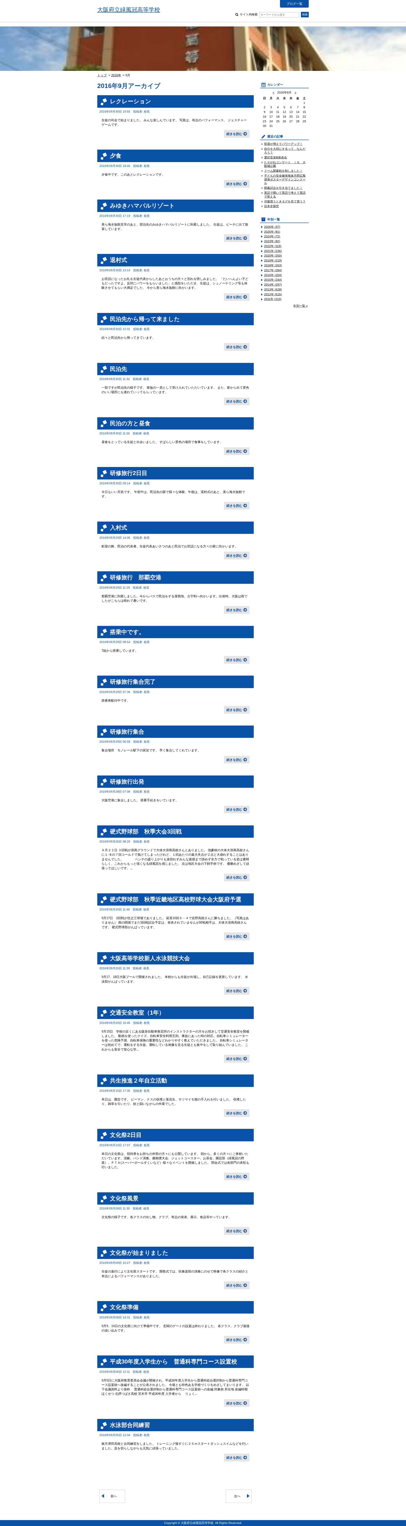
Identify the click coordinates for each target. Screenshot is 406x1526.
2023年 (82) (272, 241)
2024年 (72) (272, 236)
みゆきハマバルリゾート (142, 205)
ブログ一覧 (294, 4)
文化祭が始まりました (139, 1252)
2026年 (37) (272, 227)
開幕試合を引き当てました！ (283, 188)
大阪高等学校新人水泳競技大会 (150, 958)
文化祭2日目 (126, 1135)
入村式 (118, 527)
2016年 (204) (273, 275)
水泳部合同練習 (130, 1425)
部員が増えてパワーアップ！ (283, 144)
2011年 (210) (272, 299)
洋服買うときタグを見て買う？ (285, 201)
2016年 (116, 75)
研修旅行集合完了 (133, 681)
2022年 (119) (272, 246)
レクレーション (130, 101)
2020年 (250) (273, 255)
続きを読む (234, 134)
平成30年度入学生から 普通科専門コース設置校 (173, 1361)
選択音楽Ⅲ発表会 (275, 157)
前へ (114, 1496)
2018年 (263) (273, 265)
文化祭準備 (124, 1307)
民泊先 (118, 369)
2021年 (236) (273, 251)
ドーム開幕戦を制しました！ (283, 170)
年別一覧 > (300, 305)
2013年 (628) (273, 289)
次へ (237, 1496)
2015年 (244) (273, 279)
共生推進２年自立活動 (138, 1080)
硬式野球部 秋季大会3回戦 (146, 831)
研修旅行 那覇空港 (135, 577)
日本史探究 (271, 206)
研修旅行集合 (127, 731)
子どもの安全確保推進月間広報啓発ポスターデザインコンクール (285, 179)
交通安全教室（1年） (137, 1012)
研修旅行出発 (127, 781)
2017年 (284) (273, 270)
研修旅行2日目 (128, 473)
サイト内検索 (248, 14)
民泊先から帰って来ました (145, 319)
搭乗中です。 (127, 632)
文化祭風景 (124, 1198)
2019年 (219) (273, 260)
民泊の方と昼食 (130, 423)
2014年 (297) (273, 284)
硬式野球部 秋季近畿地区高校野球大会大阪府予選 (175, 899)
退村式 (118, 260)
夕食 (115, 155)
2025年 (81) (272, 231)
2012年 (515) (273, 294)
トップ (102, 75)
